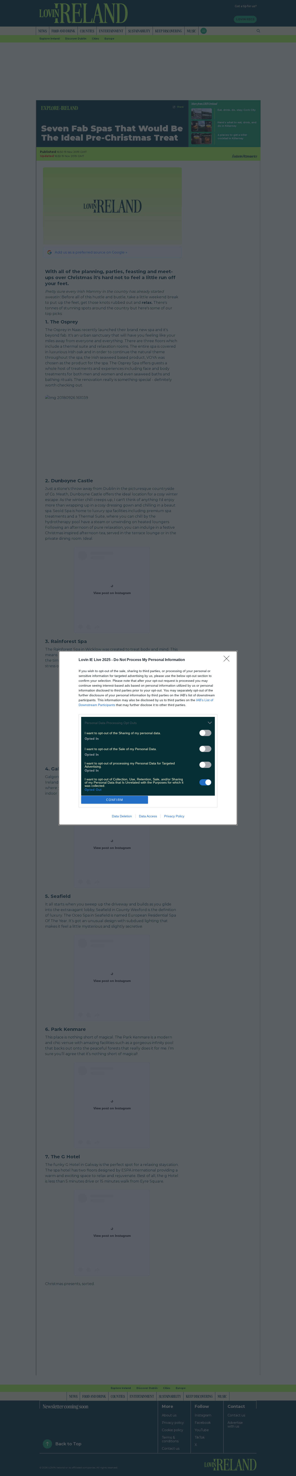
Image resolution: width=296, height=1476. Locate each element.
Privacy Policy (174, 816)
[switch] (205, 733)
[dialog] (148, 738)
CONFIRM (114, 800)
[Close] (228, 660)
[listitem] (148, 722)
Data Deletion (122, 816)
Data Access (148, 816)
